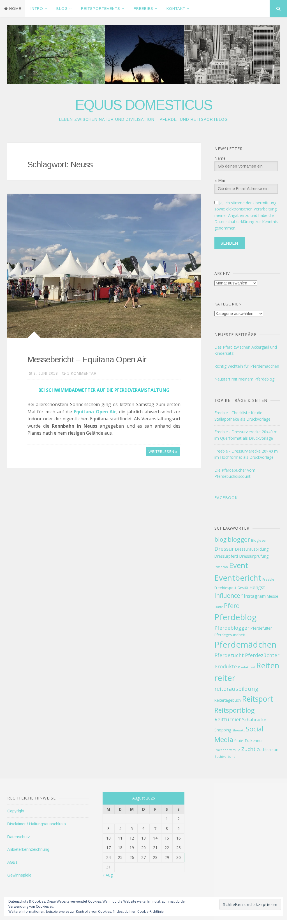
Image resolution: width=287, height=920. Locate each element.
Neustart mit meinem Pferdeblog (244, 379)
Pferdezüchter (262, 655)
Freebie (268, 579)
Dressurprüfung (254, 556)
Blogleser (259, 540)
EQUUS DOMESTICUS (143, 105)
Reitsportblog (234, 710)
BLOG (62, 8)
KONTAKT (175, 8)
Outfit (218, 607)
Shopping (222, 730)
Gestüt (242, 587)
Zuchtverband (224, 757)
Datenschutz (18, 837)
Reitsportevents (100, 8)
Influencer (228, 595)
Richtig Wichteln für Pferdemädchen (246, 366)
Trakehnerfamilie (227, 750)
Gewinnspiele (19, 875)
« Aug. (108, 875)
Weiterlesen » (163, 451)
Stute (238, 740)
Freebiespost (225, 587)
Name (220, 158)
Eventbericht (237, 577)
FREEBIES (143, 8)
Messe (272, 596)
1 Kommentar (82, 373)
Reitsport (257, 699)
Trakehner (253, 740)
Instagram (255, 596)
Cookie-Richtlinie (150, 911)
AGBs (12, 862)
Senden (229, 243)
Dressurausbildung (252, 549)
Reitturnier (227, 719)
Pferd (232, 605)
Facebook (226, 497)
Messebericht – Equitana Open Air (86, 359)
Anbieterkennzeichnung (28, 849)
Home (15, 8)
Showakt (238, 730)
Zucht (248, 748)
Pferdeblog (235, 616)
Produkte (225, 666)
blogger (239, 539)
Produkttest (246, 667)
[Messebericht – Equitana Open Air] (104, 265)
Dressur (224, 548)
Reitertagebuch (227, 700)
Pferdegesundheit (229, 634)
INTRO (37, 8)
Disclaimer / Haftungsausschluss (36, 824)
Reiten (267, 665)
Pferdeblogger (231, 627)
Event (238, 565)
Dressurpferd (226, 556)
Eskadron (221, 567)
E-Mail (220, 180)
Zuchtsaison (267, 749)
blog (220, 539)
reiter (224, 677)
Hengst (257, 587)
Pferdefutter (261, 628)
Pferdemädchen (245, 644)
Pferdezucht (229, 655)
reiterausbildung (236, 688)
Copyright (15, 811)
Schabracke (254, 720)
